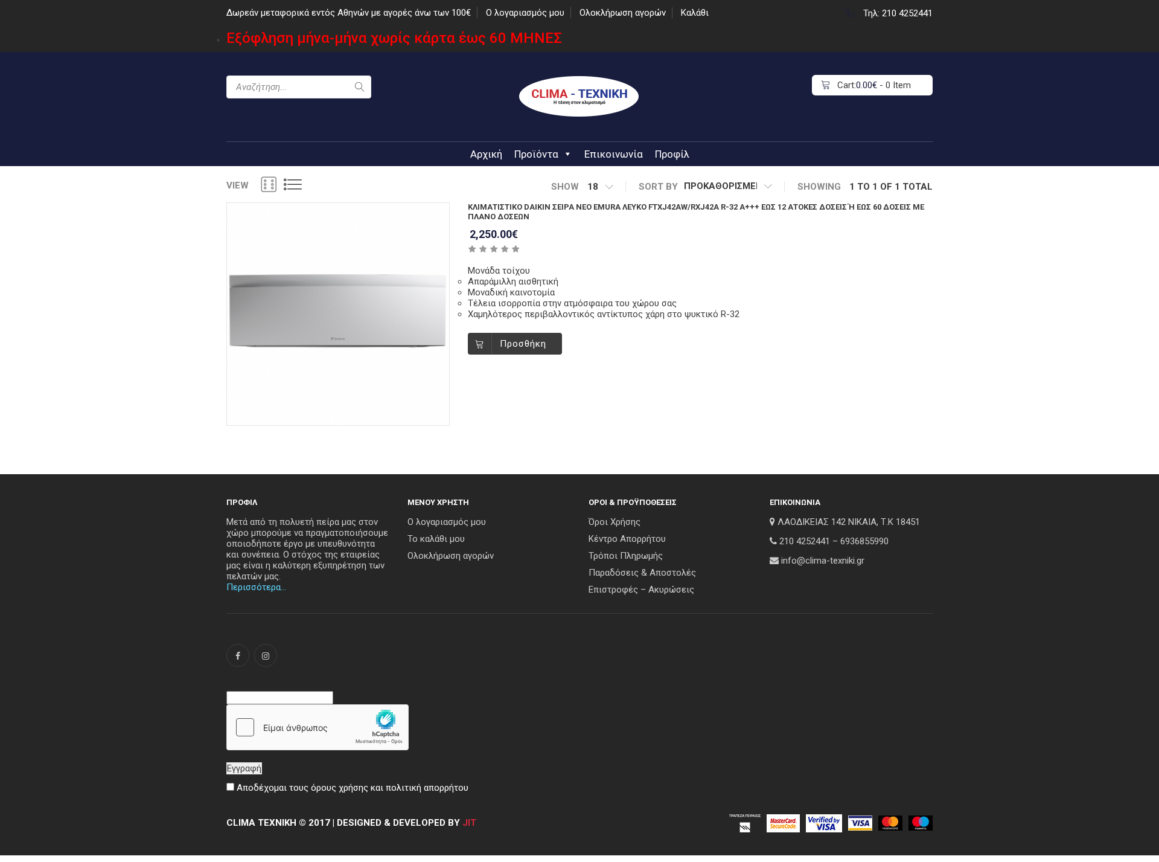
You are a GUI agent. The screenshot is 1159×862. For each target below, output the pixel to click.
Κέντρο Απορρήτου (627, 538)
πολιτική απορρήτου (427, 787)
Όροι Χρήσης (614, 521)
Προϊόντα (536, 154)
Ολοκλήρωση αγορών (623, 12)
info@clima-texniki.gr (822, 560)
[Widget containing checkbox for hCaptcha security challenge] (317, 727)
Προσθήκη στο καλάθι (525, 346)
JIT (469, 822)
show (565, 186)
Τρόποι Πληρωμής (626, 555)
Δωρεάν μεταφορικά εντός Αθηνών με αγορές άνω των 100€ (348, 12)
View (237, 185)
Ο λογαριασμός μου (525, 12)
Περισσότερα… (256, 587)
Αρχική (486, 154)
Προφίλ (672, 154)
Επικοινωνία (613, 154)
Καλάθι (695, 12)
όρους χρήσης (339, 787)
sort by (658, 186)
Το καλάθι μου (436, 538)
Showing (819, 186)
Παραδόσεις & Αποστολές (642, 572)
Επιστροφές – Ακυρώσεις (641, 589)
